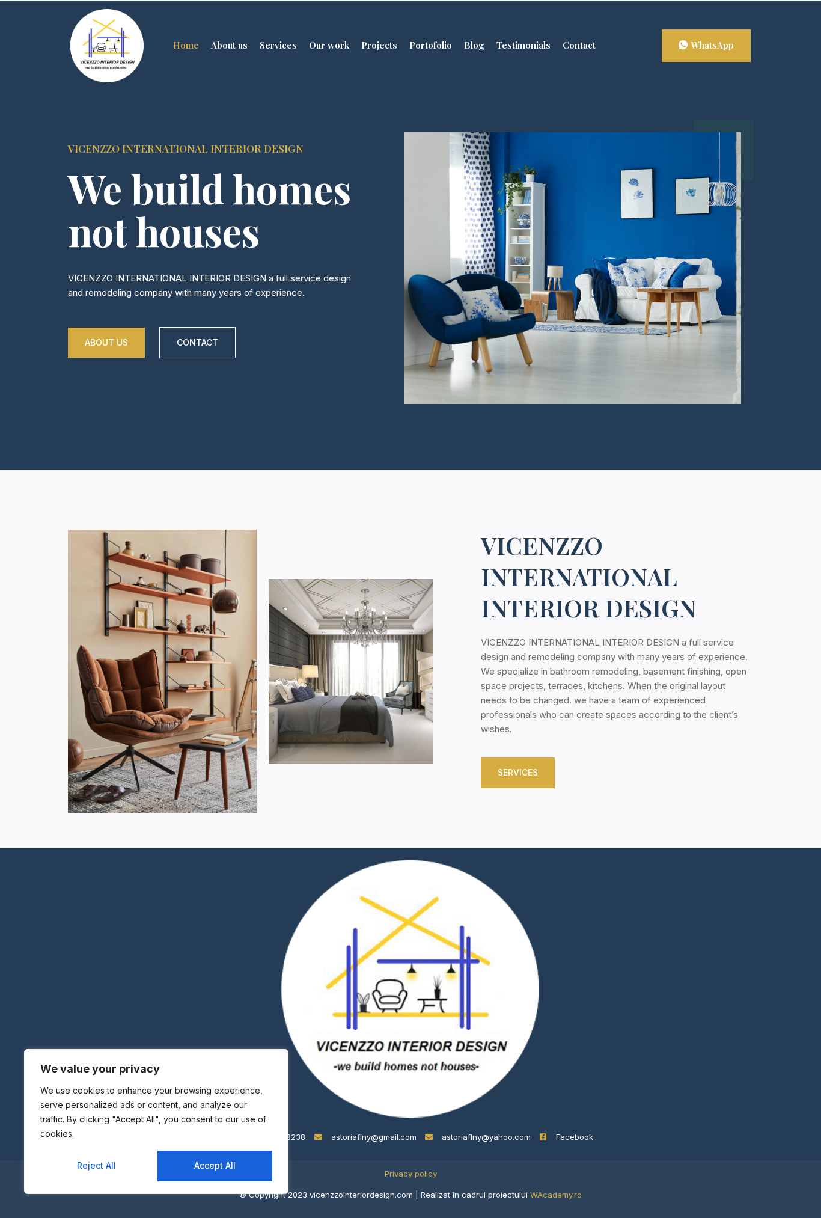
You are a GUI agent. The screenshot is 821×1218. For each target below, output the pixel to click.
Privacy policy (411, 1173)
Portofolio (430, 45)
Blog (474, 45)
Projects (379, 45)
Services (278, 45)
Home (186, 45)
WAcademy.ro (556, 1194)
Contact (579, 45)
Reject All (96, 1165)
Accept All (215, 1165)
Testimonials (523, 45)
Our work (329, 45)
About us (229, 45)
